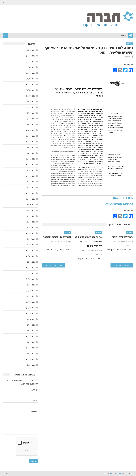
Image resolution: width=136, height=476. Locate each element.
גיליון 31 (32, 204)
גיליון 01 (32, 50)
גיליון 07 (32, 84)
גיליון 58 (32, 359)
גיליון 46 (32, 290)
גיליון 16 (32, 119)
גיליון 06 (32, 78)
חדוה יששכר (129, 245)
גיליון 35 (32, 227)
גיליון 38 (32, 245)
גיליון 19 (32, 136)
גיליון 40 (32, 256)
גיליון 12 (32, 113)
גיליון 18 (32, 130)
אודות (123, 35)
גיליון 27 (32, 182)
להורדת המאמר (122, 197)
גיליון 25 (32, 170)
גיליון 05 (32, 73)
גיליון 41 (32, 262)
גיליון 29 (32, 193)
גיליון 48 (32, 302)
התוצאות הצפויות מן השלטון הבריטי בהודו (120, 265)
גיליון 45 (32, 285)
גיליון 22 (32, 153)
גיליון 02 (32, 56)
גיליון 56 (32, 348)
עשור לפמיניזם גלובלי (122, 236)
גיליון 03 (32, 61)
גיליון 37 (32, 239)
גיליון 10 (32, 101)
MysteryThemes (116, 473)
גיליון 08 (32, 90)
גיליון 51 (32, 319)
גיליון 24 (32, 164)
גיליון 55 (32, 342)
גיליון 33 (32, 216)
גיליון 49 (32, 308)
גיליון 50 (32, 313)
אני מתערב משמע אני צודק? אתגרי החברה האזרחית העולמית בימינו (88, 241)
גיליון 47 (32, 296)
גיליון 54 (32, 336)
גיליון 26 (32, 176)
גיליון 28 (32, 187)
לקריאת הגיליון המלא (119, 204)
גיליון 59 (32, 365)
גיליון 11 (32, 107)
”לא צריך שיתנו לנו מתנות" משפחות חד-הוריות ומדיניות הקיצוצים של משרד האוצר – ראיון (52, 265)
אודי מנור (128, 57)
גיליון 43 (32, 273)
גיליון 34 (32, 222)
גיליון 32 (32, 210)
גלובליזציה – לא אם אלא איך (57, 236)
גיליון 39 (32, 250)
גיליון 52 (32, 325)
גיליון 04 (32, 67)
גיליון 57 (32, 353)
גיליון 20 (32, 141)
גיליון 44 (32, 279)
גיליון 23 (32, 159)
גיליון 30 (32, 199)
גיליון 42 (32, 267)
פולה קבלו (99, 254)
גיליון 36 (32, 233)
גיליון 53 (32, 330)
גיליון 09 (32, 96)
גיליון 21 (32, 147)
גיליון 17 (129, 44)
